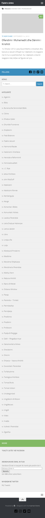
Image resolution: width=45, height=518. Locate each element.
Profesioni (8, 328)
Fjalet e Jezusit (9, 141)
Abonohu (6, 471)
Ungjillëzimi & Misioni (12, 399)
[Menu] (42, 3)
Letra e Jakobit (9, 229)
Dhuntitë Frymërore (11, 125)
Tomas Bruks (9, 383)
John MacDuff (9, 179)
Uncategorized (9, 394)
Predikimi (7, 322)
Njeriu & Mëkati (9, 284)
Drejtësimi (8, 130)
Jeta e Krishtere (9, 174)
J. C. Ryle (7, 168)
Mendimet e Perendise (12, 267)
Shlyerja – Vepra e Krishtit (13, 361)
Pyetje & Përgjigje (10, 333)
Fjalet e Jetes (8, 3)
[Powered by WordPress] (14, 506)
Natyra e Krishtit (10, 278)
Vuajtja (6, 421)
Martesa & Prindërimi (12, 251)
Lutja (6, 245)
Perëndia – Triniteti (11, 300)
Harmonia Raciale (10, 146)
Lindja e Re (8, 240)
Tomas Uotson (9, 388)
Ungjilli (6, 410)
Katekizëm (8, 185)
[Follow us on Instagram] (34, 72)
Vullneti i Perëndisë (11, 427)
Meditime (7, 256)
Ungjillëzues (8, 405)
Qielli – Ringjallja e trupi (12, 339)
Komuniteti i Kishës (11, 212)
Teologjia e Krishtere (11, 377)
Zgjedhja (7, 432)
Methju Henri (9, 273)
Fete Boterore (9, 136)
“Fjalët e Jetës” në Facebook (13, 451)
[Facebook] (30, 72)
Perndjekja (8, 311)
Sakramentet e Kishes (12, 344)
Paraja (6, 295)
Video (6, 416)
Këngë (6, 201)
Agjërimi (7, 97)
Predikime (8, 317)
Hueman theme (34, 506)
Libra (6, 234)
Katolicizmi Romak (11, 190)
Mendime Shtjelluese (12, 262)
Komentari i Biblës (10, 207)
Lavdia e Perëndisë (11, 218)
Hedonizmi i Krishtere (12, 152)
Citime (6, 114)
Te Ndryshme (7, 36)
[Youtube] (41, 72)
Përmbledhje (9, 306)
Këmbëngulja (9, 196)
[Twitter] (37, 72)
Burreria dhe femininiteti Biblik (15, 108)
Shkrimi (7, 355)
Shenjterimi (8, 350)
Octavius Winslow (10, 289)
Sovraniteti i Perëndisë (12, 366)
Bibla (6, 103)
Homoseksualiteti (10, 163)
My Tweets (6, 485)
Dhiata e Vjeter (9, 119)
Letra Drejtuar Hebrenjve (13, 223)
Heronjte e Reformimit (12, 157)
